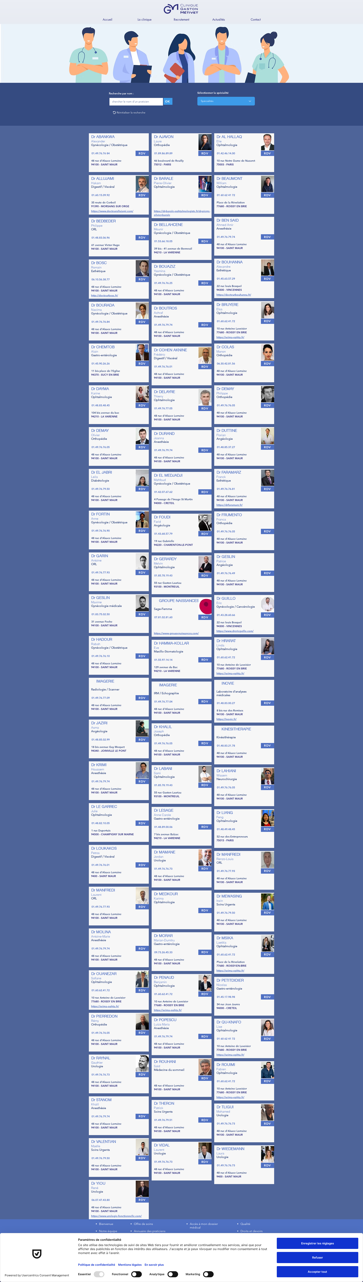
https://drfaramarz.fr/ (229, 505)
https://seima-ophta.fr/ (105, 1006)
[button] (144, 19)
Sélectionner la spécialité (213, 93)
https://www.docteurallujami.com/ (112, 211)
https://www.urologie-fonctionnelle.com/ (116, 1216)
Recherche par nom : (121, 93)
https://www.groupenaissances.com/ (176, 633)
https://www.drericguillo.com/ (235, 631)
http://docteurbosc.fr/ (104, 295)
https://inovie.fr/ (226, 719)
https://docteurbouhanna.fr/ (233, 294)
